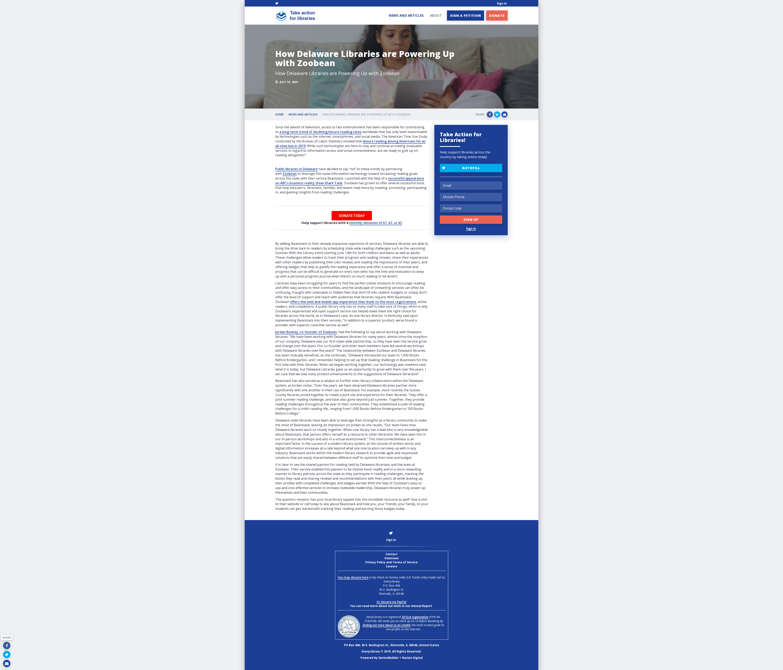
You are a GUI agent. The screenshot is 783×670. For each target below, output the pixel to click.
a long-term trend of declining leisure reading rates (320, 132)
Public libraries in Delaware (296, 169)
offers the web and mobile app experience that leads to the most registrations (353, 302)
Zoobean (290, 173)
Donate (497, 15)
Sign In (502, 3)
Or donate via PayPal (391, 602)
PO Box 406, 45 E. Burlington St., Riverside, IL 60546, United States (391, 645)
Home (279, 114)
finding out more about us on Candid (386, 625)
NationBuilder (388, 658)
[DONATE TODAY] (352, 215)
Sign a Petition (465, 15)
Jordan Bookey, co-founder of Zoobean (306, 332)
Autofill (471, 168)
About (436, 15)
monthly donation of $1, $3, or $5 (375, 223)
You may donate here (353, 577)
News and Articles (406, 15)
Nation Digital (412, 658)
